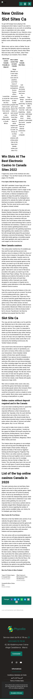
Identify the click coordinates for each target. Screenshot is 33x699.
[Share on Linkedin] (18, 599)
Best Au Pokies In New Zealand (12, 570)
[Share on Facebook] (11, 599)
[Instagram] (16, 662)
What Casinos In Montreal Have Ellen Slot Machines (22, 577)
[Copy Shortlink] (16, 602)
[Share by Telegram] (25, 599)
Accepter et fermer (16, 693)
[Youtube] (21, 662)
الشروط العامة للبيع (17, 678)
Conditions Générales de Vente (16, 675)
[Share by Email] (28, 599)
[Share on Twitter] (15, 599)
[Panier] (21, 3)
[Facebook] (12, 662)
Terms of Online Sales (17, 681)
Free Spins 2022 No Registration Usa (14, 182)
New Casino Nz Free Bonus (11, 515)
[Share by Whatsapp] (22, 599)
